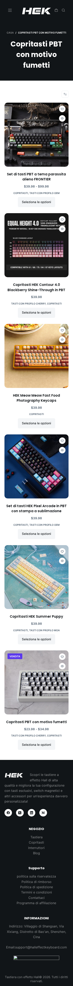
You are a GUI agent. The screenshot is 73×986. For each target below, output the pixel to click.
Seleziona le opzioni (36, 202)
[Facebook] (8, 813)
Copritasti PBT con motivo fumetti (36, 721)
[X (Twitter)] (20, 813)
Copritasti (20, 193)
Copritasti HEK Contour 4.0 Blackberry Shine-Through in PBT (36, 287)
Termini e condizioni (36, 892)
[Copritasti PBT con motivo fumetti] (36, 682)
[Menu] (10, 10)
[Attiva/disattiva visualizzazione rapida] (62, 118)
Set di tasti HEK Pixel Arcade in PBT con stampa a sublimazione (36, 509)
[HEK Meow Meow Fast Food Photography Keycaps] (36, 356)
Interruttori (36, 848)
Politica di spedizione (36, 887)
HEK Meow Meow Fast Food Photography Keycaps (36, 398)
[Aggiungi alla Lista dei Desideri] (62, 109)
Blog (36, 853)
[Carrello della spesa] (56, 10)
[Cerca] (63, 10)
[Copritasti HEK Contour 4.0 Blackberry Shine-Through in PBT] (36, 245)
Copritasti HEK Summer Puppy (36, 616)
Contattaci (36, 898)
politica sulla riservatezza (36, 876)
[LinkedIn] (31, 813)
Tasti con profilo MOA (44, 630)
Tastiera (36, 837)
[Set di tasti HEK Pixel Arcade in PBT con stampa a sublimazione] (36, 466)
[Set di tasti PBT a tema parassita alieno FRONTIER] (36, 135)
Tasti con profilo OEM (44, 193)
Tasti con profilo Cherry (28, 303)
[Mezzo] (43, 813)
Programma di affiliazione (36, 903)
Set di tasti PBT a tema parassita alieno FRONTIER (36, 177)
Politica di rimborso (36, 882)
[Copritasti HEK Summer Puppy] (36, 577)
